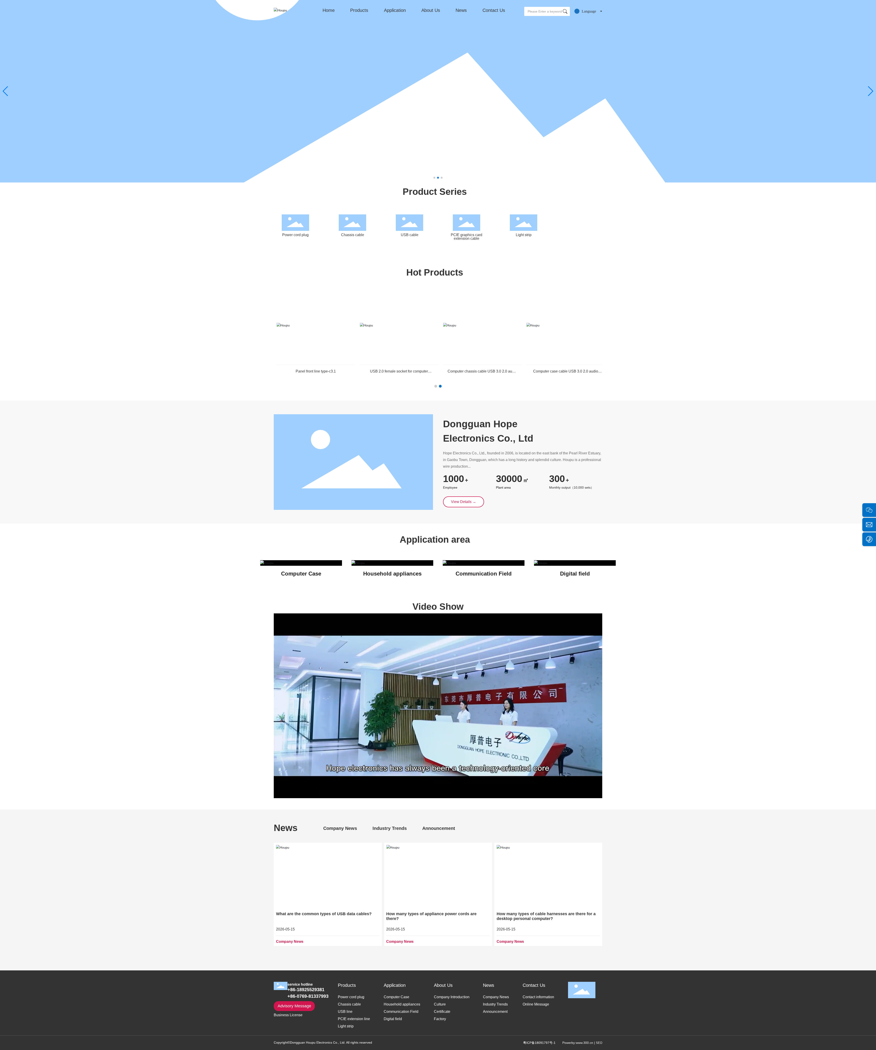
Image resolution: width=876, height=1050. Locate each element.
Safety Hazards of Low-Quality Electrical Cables (543, 914)
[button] (434, 178)
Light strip (524, 235)
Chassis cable (352, 235)
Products (359, 10)
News (461, 10)
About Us (430, 10)
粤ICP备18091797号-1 (539, 1043)
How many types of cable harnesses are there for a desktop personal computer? (435, 916)
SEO (599, 1043)
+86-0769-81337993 (307, 996)
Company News (289, 941)
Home (329, 10)
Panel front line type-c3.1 (394, 371)
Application (395, 10)
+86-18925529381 (305, 989)
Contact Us (493, 10)
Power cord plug (295, 235)
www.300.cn (584, 1043)
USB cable (409, 235)
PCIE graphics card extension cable (466, 236)
